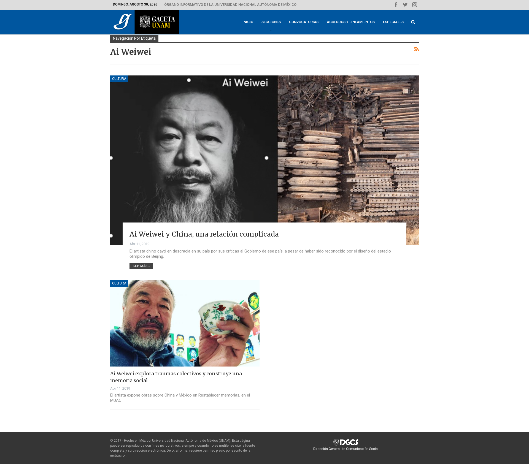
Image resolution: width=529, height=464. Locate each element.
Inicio (247, 22)
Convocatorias (304, 22)
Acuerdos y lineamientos (351, 22)
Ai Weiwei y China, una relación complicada (204, 234)
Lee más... (141, 266)
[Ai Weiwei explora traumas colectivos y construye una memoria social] (185, 323)
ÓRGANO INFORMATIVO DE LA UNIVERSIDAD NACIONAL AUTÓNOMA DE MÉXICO (230, 4)
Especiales (393, 22)
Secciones (271, 22)
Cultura (119, 79)
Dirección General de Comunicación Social (346, 449)
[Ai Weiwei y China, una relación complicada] (264, 160)
